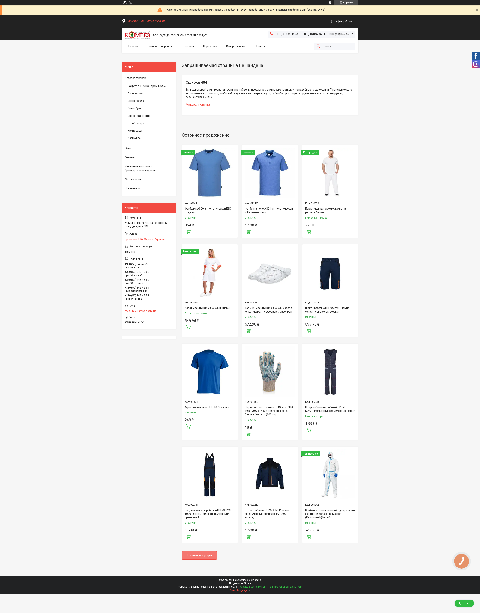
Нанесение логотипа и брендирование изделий (140, 168)
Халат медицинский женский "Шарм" (208, 307)
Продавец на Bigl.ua (240, 583)
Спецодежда (136, 100)
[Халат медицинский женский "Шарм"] (210, 272)
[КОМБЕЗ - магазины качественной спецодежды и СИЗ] (137, 35)
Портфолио (210, 46)
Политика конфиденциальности (285, 586)
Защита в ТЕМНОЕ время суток (147, 86)
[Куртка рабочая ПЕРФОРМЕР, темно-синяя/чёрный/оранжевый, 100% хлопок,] (270, 474)
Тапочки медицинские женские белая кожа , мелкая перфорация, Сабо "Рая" (269, 309)
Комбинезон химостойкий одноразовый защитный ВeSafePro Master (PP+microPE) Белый (330, 514)
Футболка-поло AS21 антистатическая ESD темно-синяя (269, 210)
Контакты (188, 46)
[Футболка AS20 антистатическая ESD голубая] (210, 173)
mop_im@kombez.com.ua (140, 310)
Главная (133, 46)
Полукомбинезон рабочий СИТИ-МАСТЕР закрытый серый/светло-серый (330, 409)
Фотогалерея (133, 179)
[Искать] (318, 46)
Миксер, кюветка (198, 104)
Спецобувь (134, 108)
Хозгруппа (134, 137)
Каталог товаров (158, 46)
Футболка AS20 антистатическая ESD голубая (208, 210)
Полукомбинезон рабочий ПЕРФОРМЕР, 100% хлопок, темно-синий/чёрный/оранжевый (209, 514)
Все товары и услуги (199, 555)
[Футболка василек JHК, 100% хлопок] (210, 371)
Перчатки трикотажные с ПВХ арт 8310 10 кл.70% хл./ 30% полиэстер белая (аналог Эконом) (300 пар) (269, 411)
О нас (128, 148)
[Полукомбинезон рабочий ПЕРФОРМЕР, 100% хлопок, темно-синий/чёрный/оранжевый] (210, 474)
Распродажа (135, 93)
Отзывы (130, 157)
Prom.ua (256, 580)
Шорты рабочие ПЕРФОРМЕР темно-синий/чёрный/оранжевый (327, 309)
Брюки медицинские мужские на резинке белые (325, 210)
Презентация (133, 188)
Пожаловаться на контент (252, 586)
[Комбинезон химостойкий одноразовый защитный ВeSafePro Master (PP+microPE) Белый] (330, 474)
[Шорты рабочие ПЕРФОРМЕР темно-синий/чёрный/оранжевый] (330, 272)
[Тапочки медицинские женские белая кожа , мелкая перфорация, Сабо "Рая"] (270, 272)
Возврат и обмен (236, 46)
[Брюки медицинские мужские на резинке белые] (330, 173)
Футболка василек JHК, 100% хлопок (207, 407)
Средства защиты (139, 115)
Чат (467, 603)
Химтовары (135, 130)
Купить (188, 231)
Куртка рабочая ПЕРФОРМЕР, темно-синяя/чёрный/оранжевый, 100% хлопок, (267, 514)
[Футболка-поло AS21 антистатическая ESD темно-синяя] (270, 173)
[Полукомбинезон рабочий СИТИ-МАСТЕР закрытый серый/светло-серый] (330, 371)
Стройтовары (136, 123)
